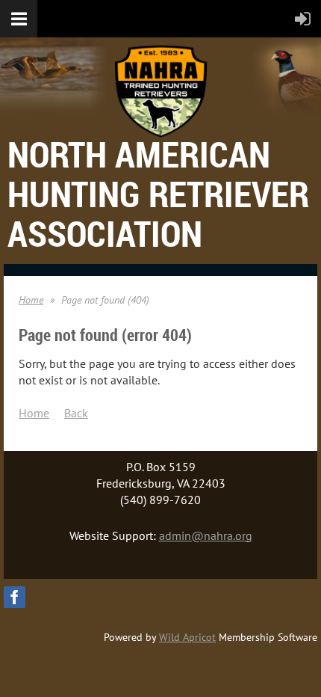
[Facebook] (14, 597)
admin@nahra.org (205, 535)
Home (31, 300)
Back (76, 412)
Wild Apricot (187, 637)
